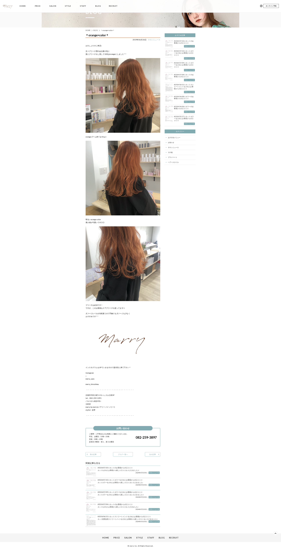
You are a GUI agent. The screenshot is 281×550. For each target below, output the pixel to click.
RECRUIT (113, 6)
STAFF (83, 6)
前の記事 (93, 454)
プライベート (172, 157)
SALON (52, 6)
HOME (23, 6)
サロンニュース (154, 40)
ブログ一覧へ (123, 454)
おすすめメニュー (174, 137)
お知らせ (171, 142)
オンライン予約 (271, 6)
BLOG (98, 6)
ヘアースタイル (173, 162)
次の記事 (152, 454)
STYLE (68, 6)
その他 (170, 152)
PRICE (38, 6)
